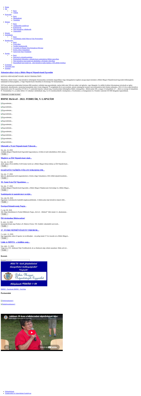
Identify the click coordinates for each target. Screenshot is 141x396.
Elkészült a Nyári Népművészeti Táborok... (19, 146)
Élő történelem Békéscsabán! (13, 218)
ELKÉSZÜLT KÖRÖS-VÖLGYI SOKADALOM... (23, 170)
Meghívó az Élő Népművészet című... (16, 158)
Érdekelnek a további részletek (11, 94)
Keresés (3, 260)
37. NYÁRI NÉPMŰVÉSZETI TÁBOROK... (20, 230)
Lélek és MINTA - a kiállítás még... (15, 242)
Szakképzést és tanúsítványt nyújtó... (16, 194)
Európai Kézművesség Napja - (13, 206)
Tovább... (4, 154)
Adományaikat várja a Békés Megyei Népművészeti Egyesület (27, 72)
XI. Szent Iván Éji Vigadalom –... (15, 182)
